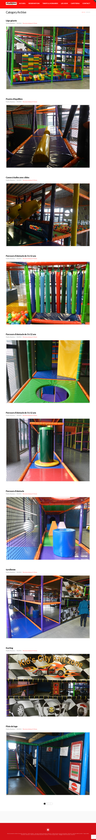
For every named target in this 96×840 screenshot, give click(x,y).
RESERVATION (34, 3)
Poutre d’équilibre (14, 99)
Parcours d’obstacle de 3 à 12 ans (21, 256)
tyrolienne (10, 569)
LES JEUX (64, 3)
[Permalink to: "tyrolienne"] (48, 607)
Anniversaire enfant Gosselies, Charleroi (40, 834)
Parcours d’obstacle (15, 491)
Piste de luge (11, 726)
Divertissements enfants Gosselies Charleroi (17, 833)
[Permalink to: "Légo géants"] (48, 58)
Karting (9, 648)
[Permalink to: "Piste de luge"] (48, 763)
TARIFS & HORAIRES (50, 3)
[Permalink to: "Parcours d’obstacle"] (48, 528)
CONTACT (86, 3)
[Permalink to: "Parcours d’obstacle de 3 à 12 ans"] (48, 293)
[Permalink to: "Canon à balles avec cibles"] (48, 214)
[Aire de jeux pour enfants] (11, 3)
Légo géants (11, 20)
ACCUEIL (22, 3)
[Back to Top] (94, 838)
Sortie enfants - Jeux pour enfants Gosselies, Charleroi (40, 833)
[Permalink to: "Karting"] (48, 685)
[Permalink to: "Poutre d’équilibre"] (48, 136)
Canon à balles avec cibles (17, 177)
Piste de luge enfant (53, 834)
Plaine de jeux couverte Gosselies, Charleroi (62, 833)
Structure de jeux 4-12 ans (30, 23)
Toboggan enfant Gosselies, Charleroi (67, 834)
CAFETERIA (75, 3)
